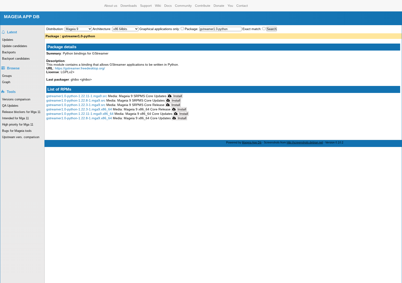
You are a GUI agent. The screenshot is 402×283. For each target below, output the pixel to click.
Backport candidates (16, 58)
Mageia (83, 5)
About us (110, 5)
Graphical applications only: (159, 29)
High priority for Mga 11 (17, 124)
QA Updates (10, 105)
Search (271, 29)
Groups (7, 76)
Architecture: (102, 29)
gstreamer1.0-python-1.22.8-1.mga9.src (75, 100)
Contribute (202, 5)
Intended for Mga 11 (15, 118)
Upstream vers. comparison (20, 137)
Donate (219, 5)
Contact (242, 5)
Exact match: (252, 29)
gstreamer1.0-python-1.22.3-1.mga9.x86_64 (79, 109)
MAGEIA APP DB (22, 16)
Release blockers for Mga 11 (21, 112)
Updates (7, 39)
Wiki (158, 5)
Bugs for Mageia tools (17, 131)
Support (146, 5)
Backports (9, 52)
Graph (6, 82)
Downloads (129, 5)
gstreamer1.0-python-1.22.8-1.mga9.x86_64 (79, 118)
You (230, 5)
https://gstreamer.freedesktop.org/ (80, 68)
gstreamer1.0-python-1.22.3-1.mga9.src (75, 105)
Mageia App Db (251, 142)
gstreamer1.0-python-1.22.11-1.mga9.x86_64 (80, 114)
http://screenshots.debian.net (305, 142)
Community (183, 5)
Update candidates (14, 46)
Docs (168, 5)
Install (177, 96)
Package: (192, 29)
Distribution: (55, 29)
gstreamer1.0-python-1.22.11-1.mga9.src (76, 96)
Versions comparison (16, 99)
